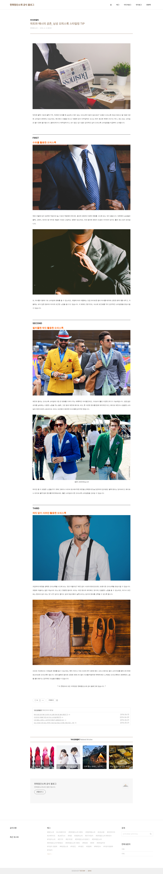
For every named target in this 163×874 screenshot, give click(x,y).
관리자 (89, 871)
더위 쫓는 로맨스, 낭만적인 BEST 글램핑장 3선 (49, 720)
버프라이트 (111, 832)
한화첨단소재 (97, 839)
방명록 (148, 5)
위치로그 (139, 5)
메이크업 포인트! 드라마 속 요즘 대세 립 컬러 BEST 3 (51, 714)
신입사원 (101, 832)
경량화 (89, 846)
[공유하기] (39, 700)
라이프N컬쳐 (38, 710)
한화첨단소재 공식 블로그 (22, 4)
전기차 (61, 839)
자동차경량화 (108, 846)
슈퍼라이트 (51, 836)
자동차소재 (51, 839)
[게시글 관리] (42, 700)
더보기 (49, 854)
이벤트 (81, 846)
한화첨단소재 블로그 (82, 839)
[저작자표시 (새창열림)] (57, 700)
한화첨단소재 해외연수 (104, 836)
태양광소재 (64, 846)
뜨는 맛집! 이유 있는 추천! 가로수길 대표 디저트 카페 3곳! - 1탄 (54, 723)
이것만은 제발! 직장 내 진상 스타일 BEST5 (47, 717)
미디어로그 (127, 5)
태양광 (85, 843)
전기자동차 (89, 836)
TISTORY (82, 871)
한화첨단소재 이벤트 (73, 843)
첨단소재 (51, 832)
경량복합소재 (91, 832)
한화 (92, 843)
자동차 (50, 850)
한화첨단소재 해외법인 (55, 843)
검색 (150, 834)
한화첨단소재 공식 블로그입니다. (44, 787)
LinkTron (62, 836)
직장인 (73, 846)
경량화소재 (78, 836)
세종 (70, 836)
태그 (117, 5)
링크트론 (69, 839)
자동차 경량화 (52, 846)
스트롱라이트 (61, 832)
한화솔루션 (101, 843)
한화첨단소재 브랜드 (76, 832)
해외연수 (98, 846)
